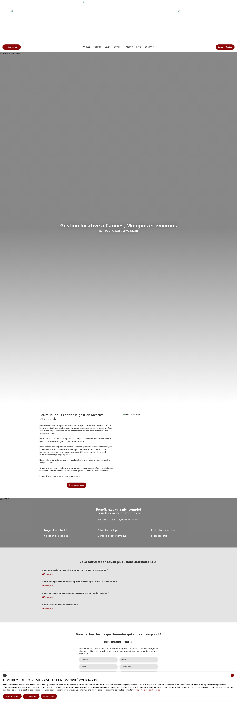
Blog (138, 47)
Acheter (97, 47)
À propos (128, 47)
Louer (107, 47)
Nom (123, 660)
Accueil (86, 47)
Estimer (117, 47)
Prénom (84, 660)
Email (83, 667)
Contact (149, 47)
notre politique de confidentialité (147, 690)
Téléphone (126, 667)
